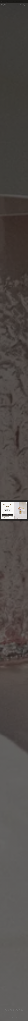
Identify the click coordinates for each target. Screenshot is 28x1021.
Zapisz (7, 514)
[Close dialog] (26, 502)
